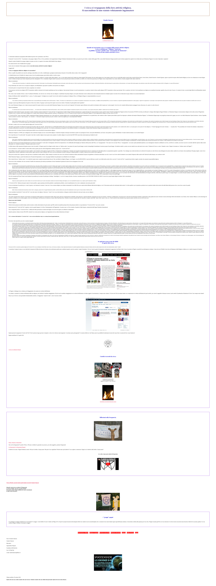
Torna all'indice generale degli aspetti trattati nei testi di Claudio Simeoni (22, 482)
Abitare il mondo (93, 532)
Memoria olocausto (116, 532)
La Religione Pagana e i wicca (108, 40)
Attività (124, 532)
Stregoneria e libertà (83, 532)
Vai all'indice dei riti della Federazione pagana (108, 401)
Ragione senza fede (104, 532)
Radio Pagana (130, 532)
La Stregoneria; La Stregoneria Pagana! (17, 447)
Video (136, 532)
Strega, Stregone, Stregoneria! (15, 442)
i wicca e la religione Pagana (15, 349)
